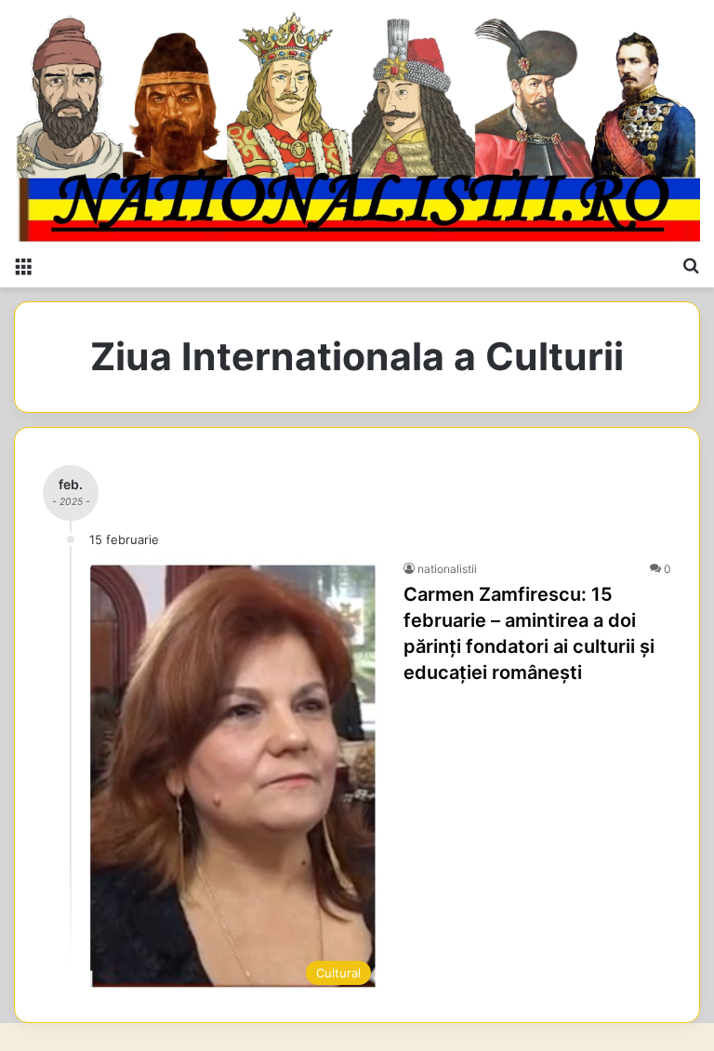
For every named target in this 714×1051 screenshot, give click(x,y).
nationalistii (447, 569)
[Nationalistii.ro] (357, 123)
